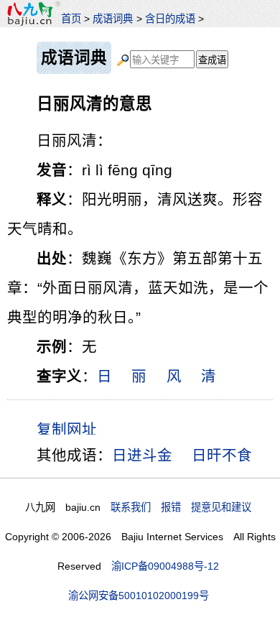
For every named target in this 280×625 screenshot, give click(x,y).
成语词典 (113, 18)
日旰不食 (222, 455)
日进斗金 (142, 455)
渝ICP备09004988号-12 (165, 566)
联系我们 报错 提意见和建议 (181, 507)
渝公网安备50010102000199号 (138, 595)
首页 (71, 18)
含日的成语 (170, 18)
